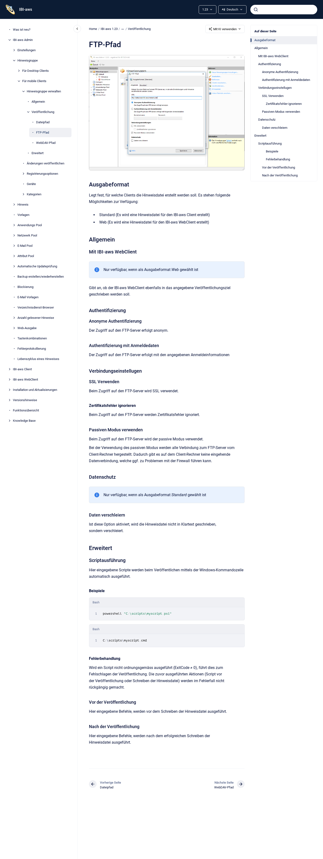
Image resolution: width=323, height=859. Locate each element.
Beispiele (272, 151)
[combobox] (284, 9)
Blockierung (25, 287)
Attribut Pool (25, 256)
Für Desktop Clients (35, 71)
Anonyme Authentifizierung (280, 72)
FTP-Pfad (42, 132)
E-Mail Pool (25, 245)
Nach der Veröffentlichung (280, 175)
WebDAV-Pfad (45, 143)
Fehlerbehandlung (278, 159)
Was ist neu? (21, 29)
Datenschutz (266, 119)
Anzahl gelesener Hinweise (35, 318)
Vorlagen (23, 215)
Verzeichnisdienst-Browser (35, 307)
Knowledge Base (24, 420)
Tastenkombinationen (32, 338)
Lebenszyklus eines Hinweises (38, 359)
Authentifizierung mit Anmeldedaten (286, 80)
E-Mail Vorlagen (27, 297)
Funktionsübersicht (26, 410)
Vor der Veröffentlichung (278, 167)
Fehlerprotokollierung (31, 348)
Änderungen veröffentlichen (45, 163)
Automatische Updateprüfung (37, 266)
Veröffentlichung (43, 112)
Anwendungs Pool (29, 225)
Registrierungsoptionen (42, 173)
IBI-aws (25, 9)
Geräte (31, 184)
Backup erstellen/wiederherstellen (40, 276)
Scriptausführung (270, 143)
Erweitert (38, 153)
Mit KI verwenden (225, 29)
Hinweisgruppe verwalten (44, 91)
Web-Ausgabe (27, 328)
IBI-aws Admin (23, 40)
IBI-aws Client (22, 369)
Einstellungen (26, 50)
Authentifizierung (269, 64)
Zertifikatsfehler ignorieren (284, 104)
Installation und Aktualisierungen (35, 390)
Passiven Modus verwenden (281, 111)
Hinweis (22, 204)
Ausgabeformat (264, 40)
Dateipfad (42, 122)
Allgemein (38, 101)
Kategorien (34, 194)
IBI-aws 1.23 (109, 29)
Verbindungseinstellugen (275, 88)
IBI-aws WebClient (25, 379)
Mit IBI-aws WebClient (273, 56)
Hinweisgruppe (27, 60)
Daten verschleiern (274, 127)
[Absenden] (256, 9)
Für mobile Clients (34, 81)
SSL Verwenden (273, 96)
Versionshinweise (25, 400)
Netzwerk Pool (27, 235)
